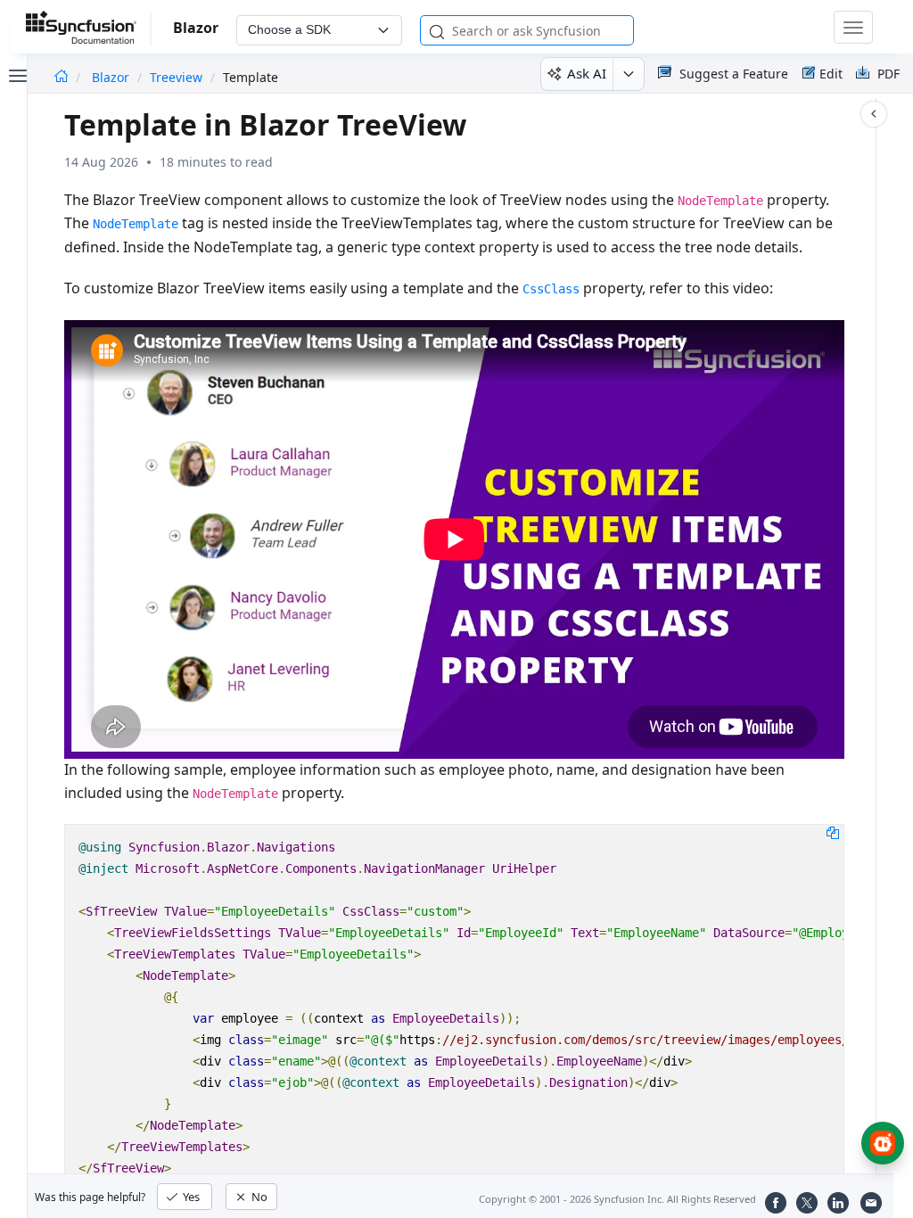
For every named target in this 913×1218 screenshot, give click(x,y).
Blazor (112, 77)
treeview (176, 77)
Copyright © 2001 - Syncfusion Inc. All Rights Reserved (617, 1199)
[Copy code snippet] (832, 832)
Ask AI (586, 73)
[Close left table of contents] (16, 74)
